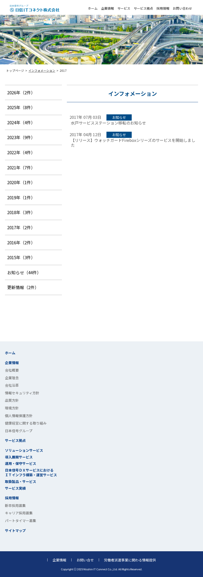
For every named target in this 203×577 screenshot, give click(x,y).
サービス (123, 8)
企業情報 (107, 8)
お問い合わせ (182, 8)
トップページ (15, 70)
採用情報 (162, 8)
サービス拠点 (143, 8)
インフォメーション (41, 70)
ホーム (93, 8)
